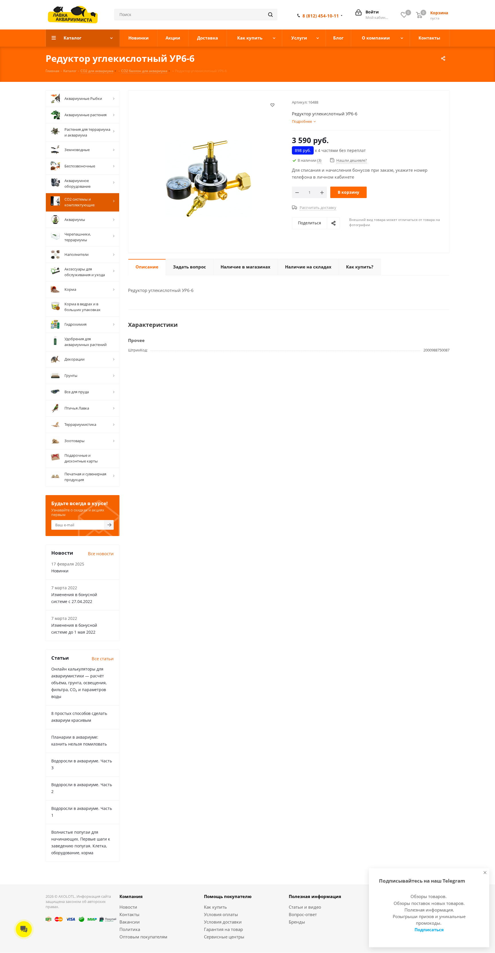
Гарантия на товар (223, 929)
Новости (128, 907)
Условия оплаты (221, 914)
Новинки (59, 571)
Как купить (215, 907)
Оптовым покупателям (143, 937)
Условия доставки (223, 922)
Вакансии (129, 922)
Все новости (101, 553)
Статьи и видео (305, 907)
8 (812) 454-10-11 (320, 16)
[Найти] (270, 14)
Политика (129, 929)
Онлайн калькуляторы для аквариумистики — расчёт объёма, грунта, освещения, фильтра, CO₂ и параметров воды (79, 682)
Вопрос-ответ (303, 914)
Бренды (297, 922)
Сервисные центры (224, 937)
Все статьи (103, 658)
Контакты (129, 914)
